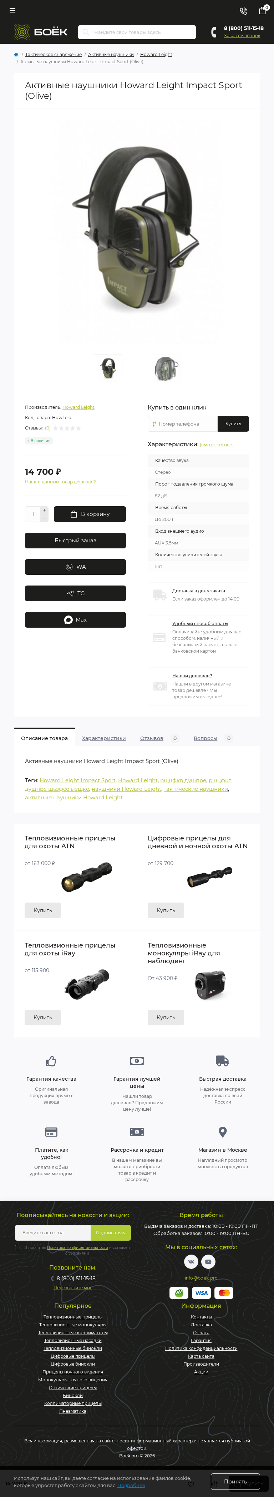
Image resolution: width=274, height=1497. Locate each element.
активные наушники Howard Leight (74, 797)
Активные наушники (111, 54)
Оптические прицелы (73, 1387)
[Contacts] (243, 10)
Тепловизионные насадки (73, 1340)
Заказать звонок (242, 35)
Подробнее (131, 1485)
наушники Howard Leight (126, 788)
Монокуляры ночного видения (72, 1379)
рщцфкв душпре (183, 780)
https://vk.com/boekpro (191, 1262)
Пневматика (72, 1411)
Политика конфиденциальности (77, 1247)
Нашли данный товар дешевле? (60, 481)
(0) (48, 428)
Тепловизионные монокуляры (72, 1324)
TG (81, 593)
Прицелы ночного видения (72, 1372)
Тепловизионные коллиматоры (73, 1332)
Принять (235, 1481)
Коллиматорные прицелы (73, 1403)
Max (81, 619)
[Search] (86, 32)
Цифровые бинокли (73, 1364)
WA (81, 566)
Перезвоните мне (73, 1287)
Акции (201, 1372)
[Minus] (45, 518)
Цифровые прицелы (73, 1356)
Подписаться (111, 1232)
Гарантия (201, 1340)
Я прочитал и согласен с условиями (77, 1250)
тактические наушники (196, 788)
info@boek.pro (201, 1278)
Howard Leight (156, 54)
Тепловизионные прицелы (73, 1317)
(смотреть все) (217, 444)
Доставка (201, 1324)
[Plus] (45, 510)
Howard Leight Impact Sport (78, 780)
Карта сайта (201, 1356)
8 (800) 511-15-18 (244, 28)
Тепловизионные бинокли (73, 1348)
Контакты (201, 1317)
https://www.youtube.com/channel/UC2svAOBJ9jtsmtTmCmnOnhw (208, 1262)
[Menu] (12, 10)
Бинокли (73, 1395)
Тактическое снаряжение (53, 54)
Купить (43, 910)
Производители (201, 1364)
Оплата (201, 1332)
